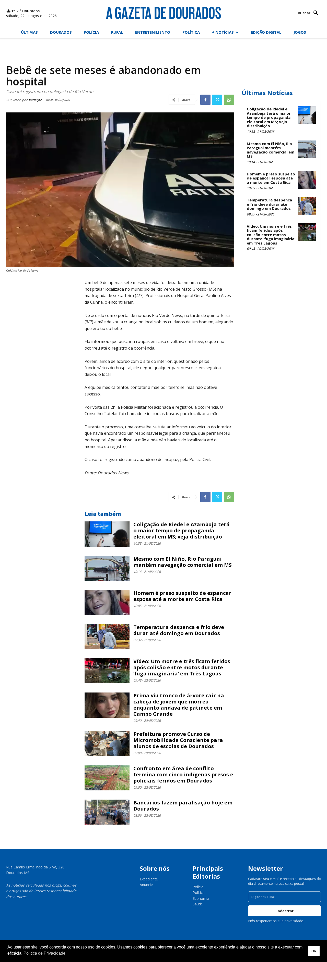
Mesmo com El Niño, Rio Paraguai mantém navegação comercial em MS (182, 561)
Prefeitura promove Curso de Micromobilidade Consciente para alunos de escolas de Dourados (178, 740)
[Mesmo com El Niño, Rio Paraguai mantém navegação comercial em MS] (107, 568)
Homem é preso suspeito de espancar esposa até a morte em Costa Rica (182, 595)
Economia (201, 898)
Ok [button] (313, 951)
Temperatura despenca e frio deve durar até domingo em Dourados (178, 630)
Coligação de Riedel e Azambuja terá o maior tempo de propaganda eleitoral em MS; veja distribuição (181, 530)
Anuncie (146, 884)
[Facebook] (205, 100)
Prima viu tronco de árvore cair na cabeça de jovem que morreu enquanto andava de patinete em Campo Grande (178, 704)
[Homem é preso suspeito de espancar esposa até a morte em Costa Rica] (107, 602)
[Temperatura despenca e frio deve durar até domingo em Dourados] (107, 636)
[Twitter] (217, 100)
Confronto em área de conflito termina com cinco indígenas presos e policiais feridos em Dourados (183, 774)
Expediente (149, 879)
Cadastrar (284, 910)
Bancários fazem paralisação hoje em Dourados (182, 805)
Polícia (198, 886)
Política (199, 892)
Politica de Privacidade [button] (44, 953)
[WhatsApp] (229, 100)
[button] (309, 13)
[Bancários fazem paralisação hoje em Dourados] (107, 812)
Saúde (198, 904)
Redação (35, 100)
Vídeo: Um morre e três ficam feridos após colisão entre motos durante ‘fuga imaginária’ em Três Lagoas (181, 667)
